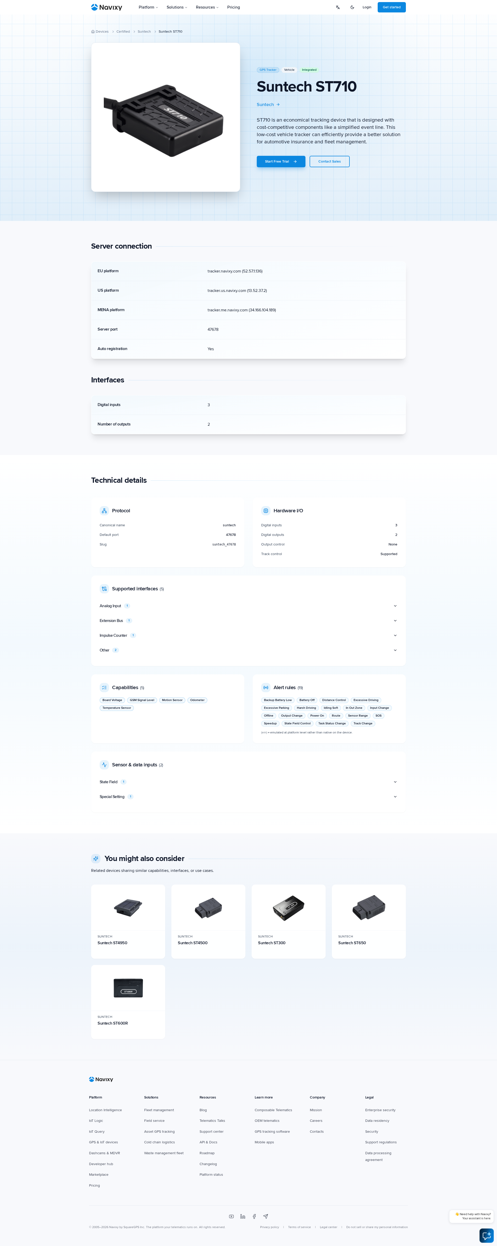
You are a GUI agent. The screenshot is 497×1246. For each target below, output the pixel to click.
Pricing (233, 7)
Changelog (208, 1164)
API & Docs (208, 1142)
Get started (392, 7)
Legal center (328, 1227)
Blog (203, 1110)
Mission (316, 1110)
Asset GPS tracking (159, 1131)
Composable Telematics (273, 1110)
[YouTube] (231, 1216)
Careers (316, 1120)
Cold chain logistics (159, 1142)
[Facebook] (254, 1216)
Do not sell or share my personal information (377, 1227)
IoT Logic (96, 1120)
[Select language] (338, 7)
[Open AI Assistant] (486, 1235)
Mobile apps (264, 1142)
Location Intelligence (105, 1110)
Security (371, 1131)
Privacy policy (269, 1227)
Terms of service (299, 1227)
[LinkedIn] (242, 1216)
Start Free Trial (277, 161)
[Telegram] (265, 1216)
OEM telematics (267, 1120)
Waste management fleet (164, 1153)
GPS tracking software (272, 1131)
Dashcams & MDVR (104, 1153)
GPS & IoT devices (103, 1142)
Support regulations (381, 1142)
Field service (154, 1120)
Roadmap (207, 1153)
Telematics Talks (212, 1120)
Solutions (175, 7)
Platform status (211, 1174)
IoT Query (97, 1131)
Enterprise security (380, 1110)
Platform (146, 7)
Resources (205, 7)
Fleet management (159, 1110)
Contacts (317, 1131)
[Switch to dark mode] (352, 7)
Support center (212, 1131)
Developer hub (101, 1164)
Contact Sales (329, 161)
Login (367, 7)
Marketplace (98, 1174)
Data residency (377, 1120)
